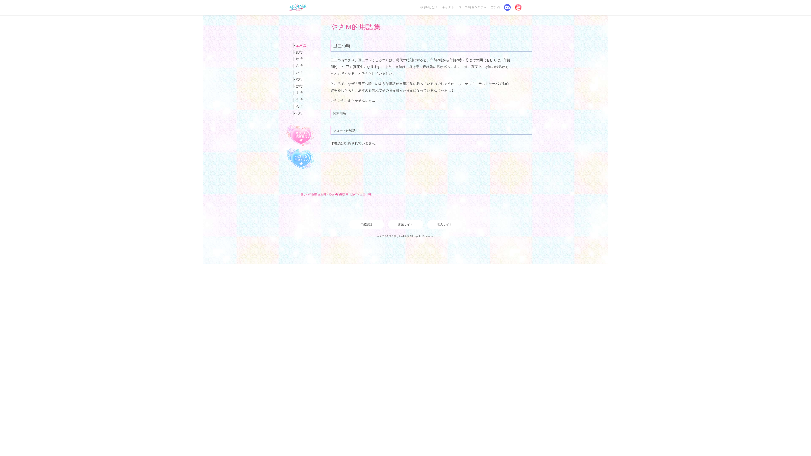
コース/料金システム (472, 7)
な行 (299, 79)
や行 (299, 100)
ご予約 (495, 7)
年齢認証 (366, 224)
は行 (299, 86)
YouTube (518, 7)
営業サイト (405, 224)
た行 (299, 72)
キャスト (448, 7)
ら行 (299, 106)
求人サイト (444, 224)
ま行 (299, 93)
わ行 (299, 113)
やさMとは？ (429, 7)
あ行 (299, 52)
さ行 (299, 66)
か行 (299, 59)
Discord (507, 7)
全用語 (301, 45)
